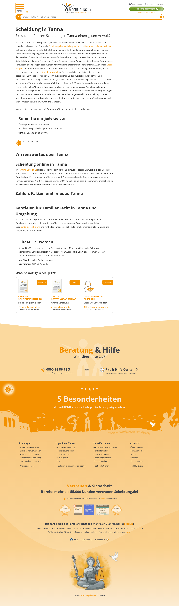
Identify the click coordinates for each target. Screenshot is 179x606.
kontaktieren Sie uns (30, 226)
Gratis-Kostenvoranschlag (30, 451)
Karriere (134, 458)
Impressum (100, 539)
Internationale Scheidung (30, 458)
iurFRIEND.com (137, 466)
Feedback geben (100, 461)
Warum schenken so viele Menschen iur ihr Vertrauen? (92, 498)
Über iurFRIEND (137, 447)
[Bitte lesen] (27, 12)
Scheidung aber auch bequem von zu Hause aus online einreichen (80, 46)
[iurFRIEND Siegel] (65, 510)
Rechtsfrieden (137, 461)
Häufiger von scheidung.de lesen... (71, 466)
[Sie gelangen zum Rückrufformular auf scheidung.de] (89, 292)
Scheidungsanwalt (50, 72)
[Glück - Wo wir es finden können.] (107, 539)
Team (133, 454)
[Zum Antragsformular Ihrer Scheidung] (23, 292)
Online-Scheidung (28, 169)
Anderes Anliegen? (27, 466)
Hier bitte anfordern (62, 307)
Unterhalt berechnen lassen (31, 461)
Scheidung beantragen (29, 447)
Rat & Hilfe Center (101, 466)
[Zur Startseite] (77, 7)
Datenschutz (86, 539)
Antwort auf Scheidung (29, 454)
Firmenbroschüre (138, 451)
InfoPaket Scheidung (65, 451)
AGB (76, 539)
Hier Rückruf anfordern (96, 307)
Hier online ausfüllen (30, 307)
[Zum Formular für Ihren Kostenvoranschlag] (56, 292)
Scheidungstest (63, 454)
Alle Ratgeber (62, 458)
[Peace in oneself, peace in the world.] (9, 389)
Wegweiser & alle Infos (146, 12)
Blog (59, 461)
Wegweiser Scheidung (66, 447)
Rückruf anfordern (101, 454)
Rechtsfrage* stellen (102, 458)
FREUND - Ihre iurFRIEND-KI (105, 447)
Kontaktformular (101, 451)
